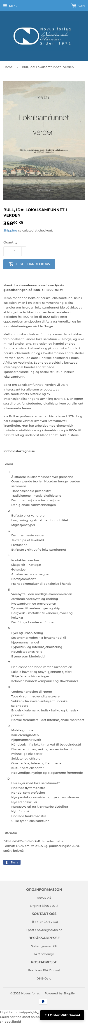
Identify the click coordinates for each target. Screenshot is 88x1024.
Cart (81, 5)
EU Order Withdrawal (62, 1015)
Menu (13, 5)
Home (8, 67)
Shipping (10, 230)
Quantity (10, 242)
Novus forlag (30, 993)
